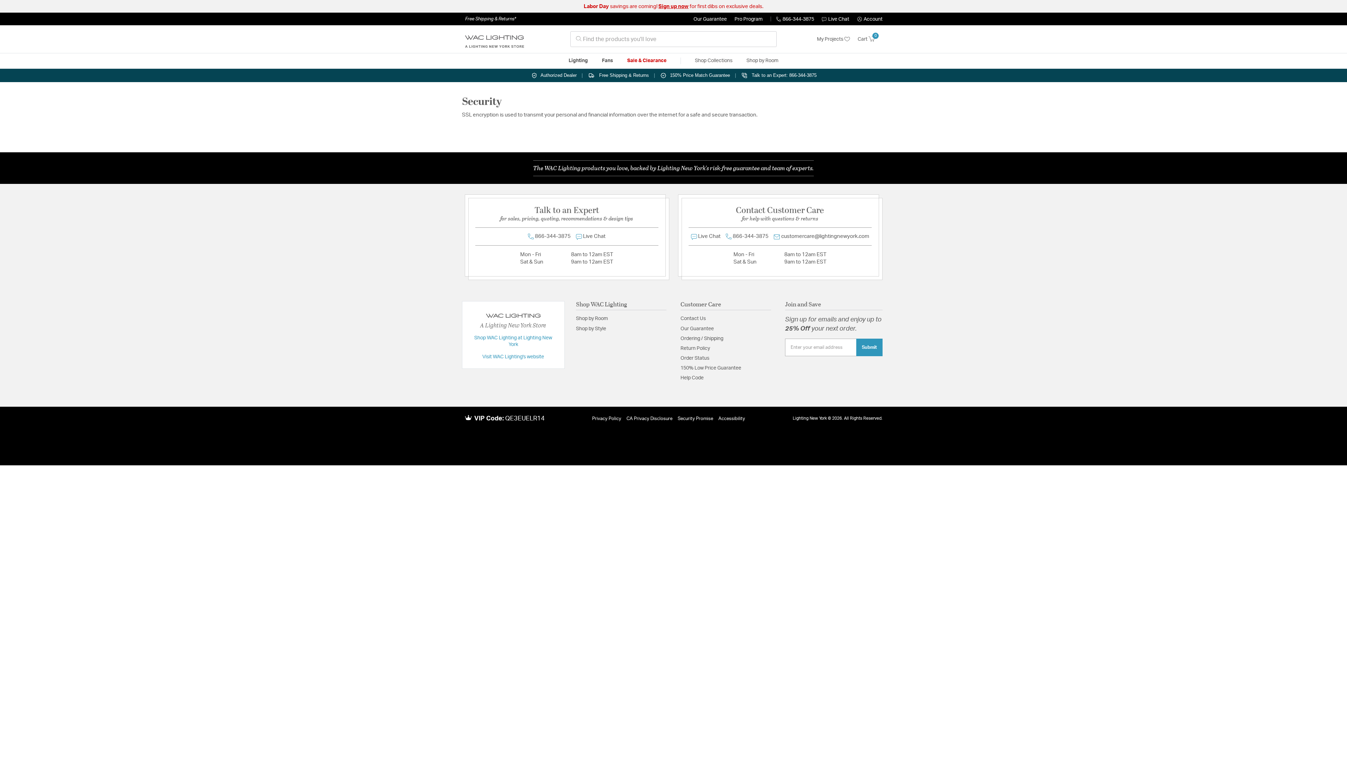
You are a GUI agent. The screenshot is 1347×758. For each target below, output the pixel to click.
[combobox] (673, 39)
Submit (869, 347)
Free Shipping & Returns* (490, 18)
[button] (870, 19)
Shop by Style (591, 328)
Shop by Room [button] (762, 60)
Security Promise (695, 419)
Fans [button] (607, 60)
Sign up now (673, 6)
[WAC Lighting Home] (494, 39)
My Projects (830, 39)
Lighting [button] (578, 60)
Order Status (695, 358)
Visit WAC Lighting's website (513, 356)
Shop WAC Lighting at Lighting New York (513, 341)
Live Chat (838, 19)
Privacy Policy (606, 419)
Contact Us (693, 318)
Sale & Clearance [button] (646, 60)
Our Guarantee (710, 19)
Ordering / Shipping (702, 338)
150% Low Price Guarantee (711, 368)
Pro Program (749, 19)
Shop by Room (592, 318)
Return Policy (695, 348)
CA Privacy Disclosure (649, 419)
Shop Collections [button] (713, 60)
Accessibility (731, 419)
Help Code (692, 377)
